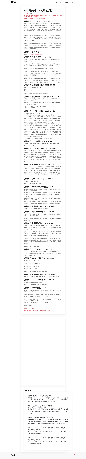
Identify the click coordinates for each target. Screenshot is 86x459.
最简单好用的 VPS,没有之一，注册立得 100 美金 (37, 311)
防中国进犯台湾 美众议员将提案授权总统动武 (39, 396)
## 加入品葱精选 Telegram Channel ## (34, 18)
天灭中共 (39, 13)
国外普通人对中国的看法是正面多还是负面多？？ (41, 418)
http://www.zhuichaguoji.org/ (36, 54)
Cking (27, 13)
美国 (42, 13)
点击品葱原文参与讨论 (29, 308)
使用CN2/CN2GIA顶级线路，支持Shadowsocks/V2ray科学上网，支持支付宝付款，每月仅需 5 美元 (43, 16)
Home (56, 2)
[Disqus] (43, 336)
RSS (61, 2)
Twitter (71, 2)
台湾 (44, 13)
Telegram (66, 2)
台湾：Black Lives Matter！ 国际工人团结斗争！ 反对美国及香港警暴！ (46, 428)
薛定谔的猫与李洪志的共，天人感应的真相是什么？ (41, 406)
